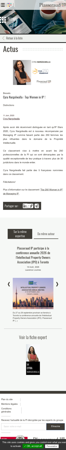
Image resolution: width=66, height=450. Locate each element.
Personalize (52, 446)
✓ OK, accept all (33, 446)
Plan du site (7, 399)
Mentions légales (9, 404)
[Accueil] (52, 5)
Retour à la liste (14, 38)
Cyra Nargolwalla (11, 119)
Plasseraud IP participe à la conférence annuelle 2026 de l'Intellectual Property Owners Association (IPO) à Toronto (33, 255)
